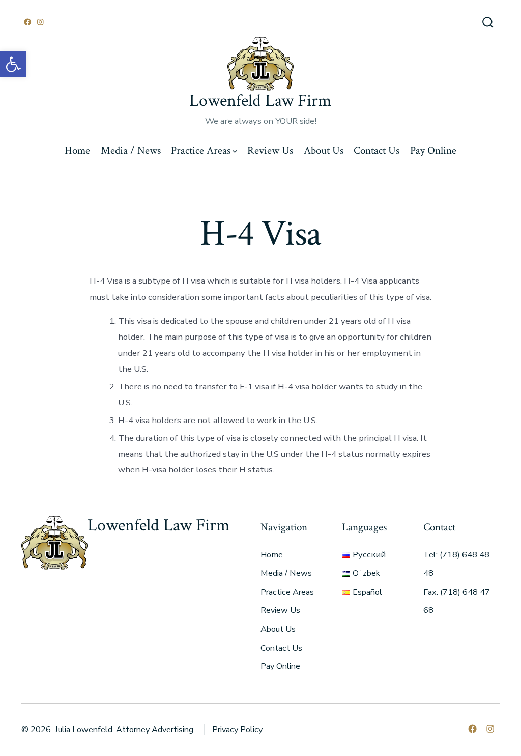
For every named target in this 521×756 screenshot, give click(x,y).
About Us (323, 150)
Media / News (131, 150)
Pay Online (433, 150)
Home (77, 150)
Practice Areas (200, 150)
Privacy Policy (237, 729)
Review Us (270, 150)
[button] (13, 64)
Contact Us (376, 150)
